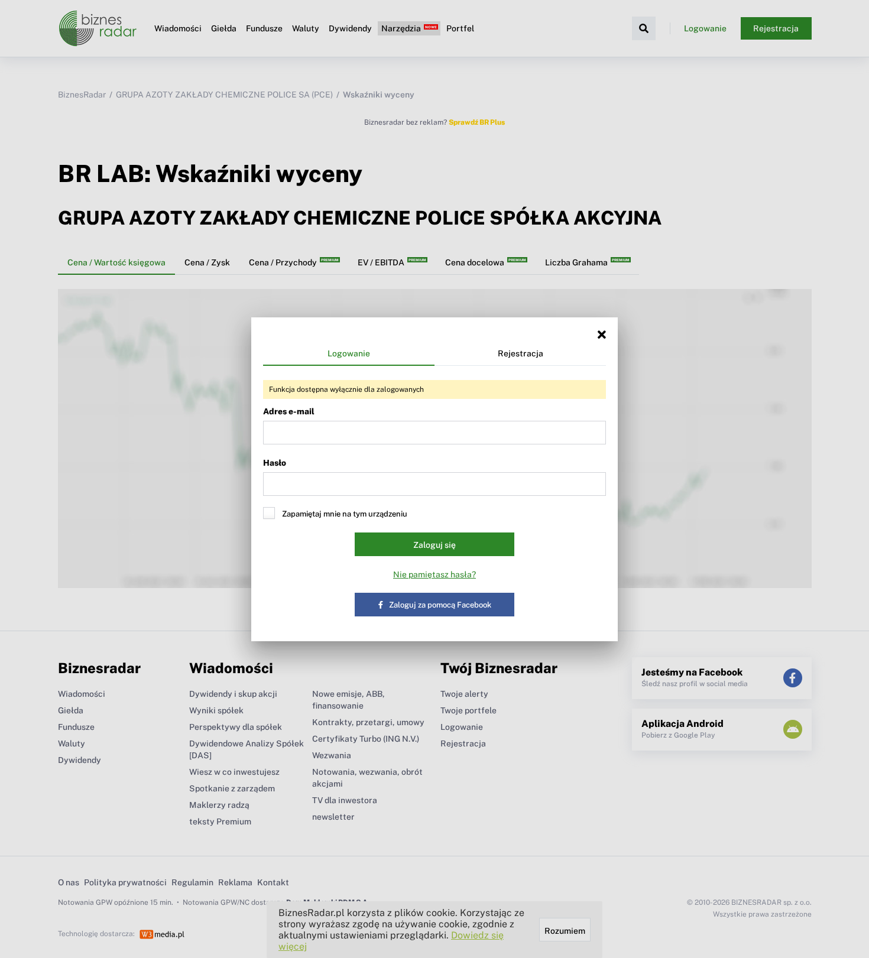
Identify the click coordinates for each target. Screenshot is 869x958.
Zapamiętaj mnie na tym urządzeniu (344, 513)
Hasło (274, 462)
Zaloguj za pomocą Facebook (440, 604)
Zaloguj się (434, 545)
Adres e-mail (288, 411)
